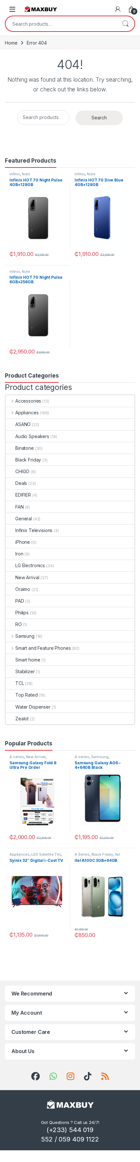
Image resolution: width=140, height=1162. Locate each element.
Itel (117, 854)
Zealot (22, 718)
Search (125, 23)
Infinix (14, 174)
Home (11, 43)
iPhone (22, 542)
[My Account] (117, 9)
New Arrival (27, 577)
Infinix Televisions (33, 530)
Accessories (28, 401)
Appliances (26, 412)
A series (16, 757)
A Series (82, 854)
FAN (19, 507)
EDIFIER (23, 495)
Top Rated (26, 695)
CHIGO (22, 471)
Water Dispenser (32, 707)
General (23, 518)
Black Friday (28, 459)
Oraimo (22, 589)
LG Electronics (30, 565)
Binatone (24, 448)
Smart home (27, 659)
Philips (22, 612)
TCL (19, 683)
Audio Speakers (32, 436)
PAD (19, 601)
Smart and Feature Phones (43, 648)
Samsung (25, 636)
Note (26, 174)
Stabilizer (25, 671)
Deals (21, 483)
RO (18, 624)
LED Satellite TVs (46, 854)
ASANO (23, 424)
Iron (19, 553)
